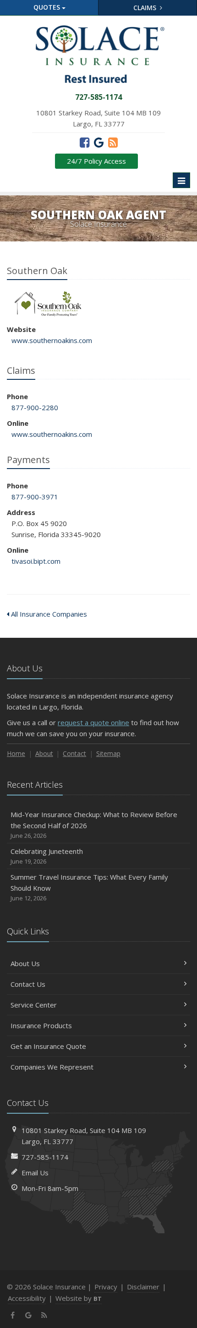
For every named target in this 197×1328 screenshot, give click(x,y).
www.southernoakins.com (51, 340)
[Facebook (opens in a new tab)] (84, 142)
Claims (145, 7)
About (44, 753)
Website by (78, 1298)
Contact (74, 753)
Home (16, 753)
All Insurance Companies (48, 613)
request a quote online (93, 722)
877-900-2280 (34, 407)
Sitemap (108, 753)
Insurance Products (41, 1025)
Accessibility (27, 1298)
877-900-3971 (34, 496)
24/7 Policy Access (96, 161)
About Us (25, 963)
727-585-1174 (45, 1157)
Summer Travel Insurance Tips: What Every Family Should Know (89, 887)
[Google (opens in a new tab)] (99, 142)
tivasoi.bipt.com (35, 561)
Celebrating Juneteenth (47, 856)
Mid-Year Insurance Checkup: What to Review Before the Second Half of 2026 (94, 825)
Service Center (34, 1004)
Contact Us (28, 984)
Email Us (35, 1172)
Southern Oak (48, 303)
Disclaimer (143, 1286)
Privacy (105, 1286)
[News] (113, 142)
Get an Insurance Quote (48, 1046)
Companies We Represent (52, 1066)
